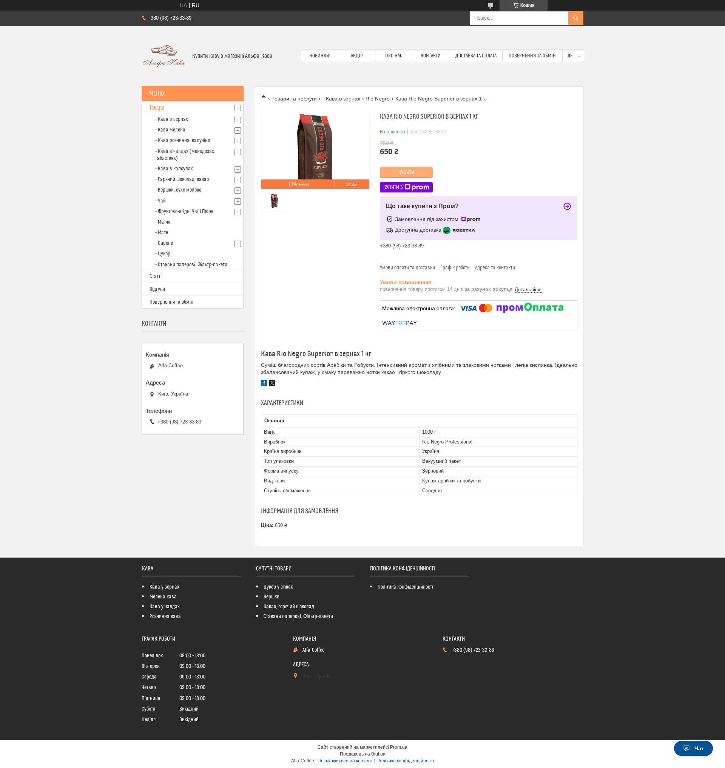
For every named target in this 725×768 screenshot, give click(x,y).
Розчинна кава (165, 616)
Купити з (393, 187)
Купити (406, 173)
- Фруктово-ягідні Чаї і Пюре (184, 212)
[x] (272, 384)
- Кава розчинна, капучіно (182, 141)
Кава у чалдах (165, 607)
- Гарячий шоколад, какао (182, 179)
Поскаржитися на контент (345, 760)
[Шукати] (575, 18)
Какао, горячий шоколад (289, 607)
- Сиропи (164, 243)
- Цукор (162, 254)
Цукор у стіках (278, 587)
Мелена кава (163, 597)
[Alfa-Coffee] (164, 56)
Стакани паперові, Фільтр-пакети (298, 616)
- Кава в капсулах (174, 169)
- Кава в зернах (341, 99)
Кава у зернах (164, 587)
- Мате (161, 233)
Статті (156, 277)
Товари (157, 108)
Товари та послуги (294, 99)
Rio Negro (378, 99)
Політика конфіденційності (405, 587)
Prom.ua (398, 747)
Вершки (271, 597)
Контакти (431, 56)
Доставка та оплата (476, 56)
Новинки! (319, 56)
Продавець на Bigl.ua (363, 754)
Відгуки (157, 289)
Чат (699, 748)
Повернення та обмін (532, 56)
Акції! (357, 56)
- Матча (163, 222)
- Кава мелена (170, 130)
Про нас (394, 56)
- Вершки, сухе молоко (178, 190)
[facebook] (264, 384)
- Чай (160, 201)
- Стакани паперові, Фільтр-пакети (191, 265)
